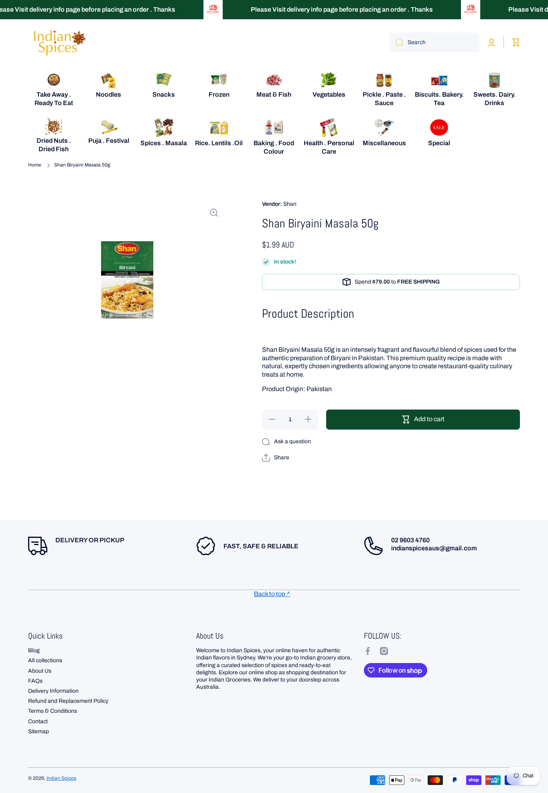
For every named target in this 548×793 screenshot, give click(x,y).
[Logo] (58, 42)
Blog (34, 650)
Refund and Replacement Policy (68, 701)
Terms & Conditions (52, 711)
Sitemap (38, 731)
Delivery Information (53, 691)
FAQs (35, 681)
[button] (275, 458)
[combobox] (434, 42)
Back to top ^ (272, 593)
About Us (39, 671)
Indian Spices (61, 778)
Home (34, 165)
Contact (38, 721)
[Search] (397, 42)
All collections (45, 660)
